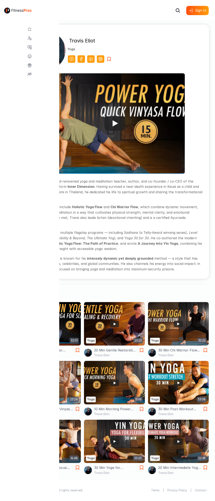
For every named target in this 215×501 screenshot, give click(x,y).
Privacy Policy (177, 490)
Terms (155, 490)
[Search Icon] (178, 10)
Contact (201, 490)
